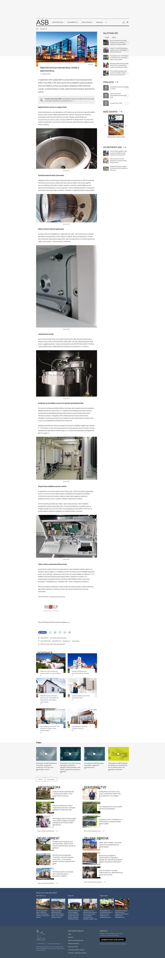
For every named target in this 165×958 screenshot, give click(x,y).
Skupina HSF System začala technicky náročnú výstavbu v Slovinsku (119, 168)
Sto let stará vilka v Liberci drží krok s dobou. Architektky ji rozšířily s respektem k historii (43, 914)
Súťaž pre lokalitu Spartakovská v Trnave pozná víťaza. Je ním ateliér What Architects (63, 794)
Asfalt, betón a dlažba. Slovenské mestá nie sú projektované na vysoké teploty (110, 845)
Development (87, 22)
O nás (69, 934)
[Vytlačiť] (69, 632)
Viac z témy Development (45, 883)
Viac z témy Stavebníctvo (92, 831)
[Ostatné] (106, 22)
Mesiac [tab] (114, 37)
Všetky (40, 779)
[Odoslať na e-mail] (64, 632)
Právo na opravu (73, 946)
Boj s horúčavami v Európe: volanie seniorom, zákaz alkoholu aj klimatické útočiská (111, 872)
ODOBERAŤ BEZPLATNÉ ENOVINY (112, 940)
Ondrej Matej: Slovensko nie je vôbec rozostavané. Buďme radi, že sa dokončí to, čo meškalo (110, 794)
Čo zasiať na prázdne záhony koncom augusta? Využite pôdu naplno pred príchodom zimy (122, 914)
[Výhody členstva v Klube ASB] (42, 99)
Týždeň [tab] (107, 37)
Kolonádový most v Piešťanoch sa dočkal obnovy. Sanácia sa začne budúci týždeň (110, 821)
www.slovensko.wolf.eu (57, 596)
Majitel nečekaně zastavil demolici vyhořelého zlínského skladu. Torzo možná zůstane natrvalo (57, 914)
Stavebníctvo (72, 22)
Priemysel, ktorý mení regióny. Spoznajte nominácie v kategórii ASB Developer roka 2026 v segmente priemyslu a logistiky (70, 767)
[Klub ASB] (123, 22)
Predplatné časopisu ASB (75, 940)
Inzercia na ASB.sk (73, 943)
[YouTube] (60, 632)
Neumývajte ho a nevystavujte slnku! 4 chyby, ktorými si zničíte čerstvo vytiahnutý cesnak (106, 914)
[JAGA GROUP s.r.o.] (41, 935)
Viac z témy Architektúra (45, 831)
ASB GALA (99, 22)
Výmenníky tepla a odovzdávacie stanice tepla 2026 (118, 95)
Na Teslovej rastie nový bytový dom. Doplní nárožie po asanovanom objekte (63, 874)
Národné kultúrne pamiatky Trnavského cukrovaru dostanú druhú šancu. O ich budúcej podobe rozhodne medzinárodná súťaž (64, 859)
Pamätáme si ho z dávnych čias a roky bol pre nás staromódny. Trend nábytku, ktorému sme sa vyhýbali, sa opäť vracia (90, 915)
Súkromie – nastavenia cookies (77, 953)
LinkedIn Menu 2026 (116, 103)
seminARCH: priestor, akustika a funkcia (119, 87)
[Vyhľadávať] (127, 22)
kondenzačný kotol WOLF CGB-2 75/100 (51, 119)
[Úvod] (42, 22)
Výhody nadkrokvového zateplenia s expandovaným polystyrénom (118, 160)
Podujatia (108, 82)
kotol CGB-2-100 (45, 641)
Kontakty (71, 937)
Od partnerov (66, 641)
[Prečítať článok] (46, 754)
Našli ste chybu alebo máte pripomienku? (53, 644)
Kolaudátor (51, 779)
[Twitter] (50, 632)
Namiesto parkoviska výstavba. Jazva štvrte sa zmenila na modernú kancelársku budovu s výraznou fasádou (119, 65)
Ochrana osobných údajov (76, 950)
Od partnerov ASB (112, 147)
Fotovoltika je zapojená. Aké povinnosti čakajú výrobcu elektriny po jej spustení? (118, 72)
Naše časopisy (110, 111)
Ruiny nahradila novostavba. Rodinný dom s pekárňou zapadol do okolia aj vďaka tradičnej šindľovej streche (118, 42)
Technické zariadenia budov (58, 638)
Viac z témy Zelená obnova (93, 882)
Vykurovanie (75, 641)
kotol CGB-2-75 (56, 641)
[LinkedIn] (55, 632)
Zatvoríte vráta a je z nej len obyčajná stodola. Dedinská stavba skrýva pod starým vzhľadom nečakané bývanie (74, 915)
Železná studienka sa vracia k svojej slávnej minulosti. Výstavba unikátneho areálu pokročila (64, 807)
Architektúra (57, 22)
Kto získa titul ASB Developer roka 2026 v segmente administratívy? (94, 765)
